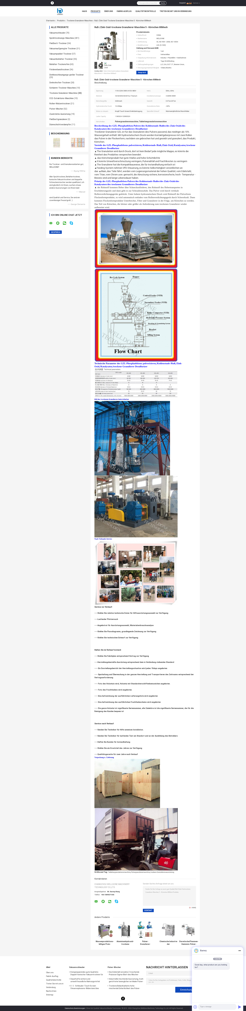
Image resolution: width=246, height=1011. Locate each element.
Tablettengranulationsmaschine (119, 872)
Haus (84, 11)
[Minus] (239, 950)
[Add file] (195, 1007)
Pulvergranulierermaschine (140, 872)
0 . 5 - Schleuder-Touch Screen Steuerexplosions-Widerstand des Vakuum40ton (84, 987)
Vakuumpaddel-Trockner (60, 54)
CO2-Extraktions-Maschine (61, 98)
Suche (163, 3)
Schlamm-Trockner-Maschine (62, 88)
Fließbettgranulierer (58, 119)
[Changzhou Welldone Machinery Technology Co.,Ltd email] (52, 223)
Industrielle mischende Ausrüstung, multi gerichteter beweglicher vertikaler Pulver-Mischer (126, 980)
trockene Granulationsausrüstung (162, 872)
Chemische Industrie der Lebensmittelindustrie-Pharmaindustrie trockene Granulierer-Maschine (168, 942)
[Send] (240, 1007)
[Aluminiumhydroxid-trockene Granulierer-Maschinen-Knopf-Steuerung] (125, 930)
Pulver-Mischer (56, 109)
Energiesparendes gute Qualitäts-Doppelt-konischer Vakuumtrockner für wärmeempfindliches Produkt (86, 973)
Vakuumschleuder (57, 33)
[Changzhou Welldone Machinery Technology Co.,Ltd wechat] (66, 223)
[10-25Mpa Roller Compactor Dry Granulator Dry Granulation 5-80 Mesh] (109, 46)
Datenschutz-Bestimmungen (75, 1008)
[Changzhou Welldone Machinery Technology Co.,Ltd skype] (73, 223)
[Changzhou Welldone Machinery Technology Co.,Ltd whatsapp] (59, 223)
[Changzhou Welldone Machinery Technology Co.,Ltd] (60, 11)
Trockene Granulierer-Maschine (80, 21)
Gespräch (182, 3)
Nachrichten (51, 991)
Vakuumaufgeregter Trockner (62, 48)
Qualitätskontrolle (145, 11)
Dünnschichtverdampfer (60, 124)
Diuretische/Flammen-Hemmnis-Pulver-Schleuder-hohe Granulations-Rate (188, 942)
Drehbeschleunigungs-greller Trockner (66, 75)
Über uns (108, 11)
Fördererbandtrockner (59, 69)
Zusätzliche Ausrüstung (59, 114)
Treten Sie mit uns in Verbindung (176, 11)
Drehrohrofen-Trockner (59, 82)
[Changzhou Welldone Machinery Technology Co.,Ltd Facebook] (52, 3)
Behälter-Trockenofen (59, 64)
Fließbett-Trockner (58, 43)
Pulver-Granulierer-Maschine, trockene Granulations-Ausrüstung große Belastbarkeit (145, 942)
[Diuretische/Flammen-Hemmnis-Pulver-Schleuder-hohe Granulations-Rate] (189, 930)
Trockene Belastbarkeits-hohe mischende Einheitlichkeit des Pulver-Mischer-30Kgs (124, 987)
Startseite (50, 21)
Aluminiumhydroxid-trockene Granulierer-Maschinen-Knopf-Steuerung (125, 942)
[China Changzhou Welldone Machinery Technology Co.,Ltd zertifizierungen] (56, 142)
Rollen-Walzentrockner (59, 103)
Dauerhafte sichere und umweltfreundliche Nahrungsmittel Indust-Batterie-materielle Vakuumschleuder (85, 980)
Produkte (95, 11)
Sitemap (49, 995)
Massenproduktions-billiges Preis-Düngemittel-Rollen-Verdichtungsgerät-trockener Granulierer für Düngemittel (105, 942)
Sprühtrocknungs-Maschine (61, 38)
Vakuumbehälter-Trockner (61, 59)
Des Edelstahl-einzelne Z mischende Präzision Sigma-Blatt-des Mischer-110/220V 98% (124, 973)
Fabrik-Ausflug (124, 11)
